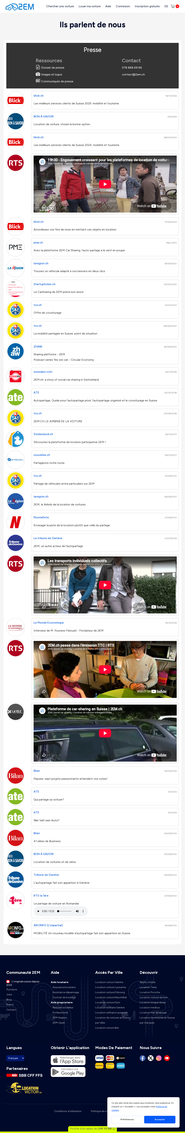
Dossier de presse (52, 67)
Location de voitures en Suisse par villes (112, 1020)
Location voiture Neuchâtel (111, 997)
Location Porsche (150, 992)
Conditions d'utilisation (67, 1111)
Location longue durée (153, 1002)
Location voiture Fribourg (110, 992)
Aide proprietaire (62, 1002)
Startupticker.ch (44, 284)
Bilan (37, 770)
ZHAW (38, 346)
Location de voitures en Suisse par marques (157, 1020)
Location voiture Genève (109, 982)
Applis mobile (147, 982)
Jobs (9, 994)
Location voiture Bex (107, 1027)
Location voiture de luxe (153, 997)
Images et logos (51, 74)
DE (166, 6)
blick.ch (39, 95)
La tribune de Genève (48, 538)
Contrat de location (64, 997)
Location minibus (150, 1007)
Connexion (123, 6)
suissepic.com (43, 371)
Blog (9, 999)
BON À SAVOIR (44, 116)
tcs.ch (38, 305)
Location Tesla (148, 987)
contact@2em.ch (133, 74)
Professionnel (60, 1012)
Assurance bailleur (63, 1007)
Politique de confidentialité (106, 1111)
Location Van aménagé (153, 1012)
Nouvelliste (41, 517)
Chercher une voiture (60, 6)
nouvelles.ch (42, 455)
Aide (108, 6)
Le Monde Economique (49, 622)
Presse (10, 1004)
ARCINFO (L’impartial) (48, 925)
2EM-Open (59, 1022)
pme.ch (38, 242)
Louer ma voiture (90, 6)
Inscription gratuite (147, 6)
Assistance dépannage (66, 992)
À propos (11, 989)
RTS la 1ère (41, 895)
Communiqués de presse (57, 81)
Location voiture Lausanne (110, 987)
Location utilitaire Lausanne (111, 1012)
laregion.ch (41, 263)
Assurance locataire (64, 987)
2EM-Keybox (60, 1017)
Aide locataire (59, 982)
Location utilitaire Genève (109, 1007)
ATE (36, 392)
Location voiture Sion (107, 1002)
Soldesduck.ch (43, 434)
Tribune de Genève (46, 874)
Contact (11, 1009)
